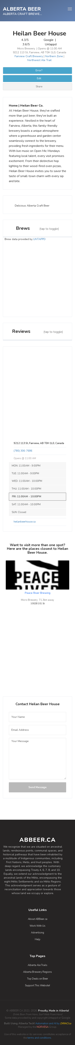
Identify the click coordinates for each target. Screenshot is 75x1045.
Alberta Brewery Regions (37, 972)
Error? (39, 70)
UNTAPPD (39, 239)
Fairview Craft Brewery (29, 56)
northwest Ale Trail (39, 60)
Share (39, 86)
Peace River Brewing (37, 592)
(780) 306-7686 (23, 451)
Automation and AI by (37, 1023)
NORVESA (42, 1027)
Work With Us (37, 926)
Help (37, 939)
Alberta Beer (22, 9)
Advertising (37, 932)
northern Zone (54, 56)
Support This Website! (37, 985)
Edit (39, 78)
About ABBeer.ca (37, 919)
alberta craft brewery (22, 13)
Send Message (37, 787)
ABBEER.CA (37, 840)
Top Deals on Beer (37, 978)
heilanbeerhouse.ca (25, 521)
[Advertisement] (37, 279)
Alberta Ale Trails (37, 965)
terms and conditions (39, 1038)
